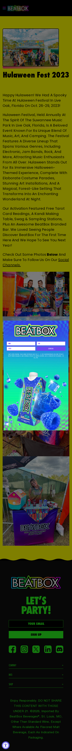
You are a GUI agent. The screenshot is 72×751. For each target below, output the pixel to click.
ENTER (50, 349)
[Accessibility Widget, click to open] (6, 745)
